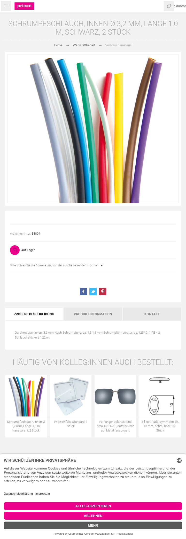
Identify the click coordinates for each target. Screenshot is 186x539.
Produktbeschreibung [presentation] (34, 314)
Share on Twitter (93, 291)
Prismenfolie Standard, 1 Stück (70, 424)
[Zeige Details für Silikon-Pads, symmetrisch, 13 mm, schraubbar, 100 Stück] (160, 396)
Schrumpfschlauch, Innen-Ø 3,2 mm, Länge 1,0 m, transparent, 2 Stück (26, 426)
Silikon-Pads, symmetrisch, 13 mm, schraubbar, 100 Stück (159, 426)
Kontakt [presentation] (152, 314)
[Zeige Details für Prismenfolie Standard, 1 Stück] (71, 396)
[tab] (34, 314)
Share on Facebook (83, 291)
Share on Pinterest (102, 291)
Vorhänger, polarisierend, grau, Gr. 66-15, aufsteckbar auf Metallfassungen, (115, 426)
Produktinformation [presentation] (93, 314)
